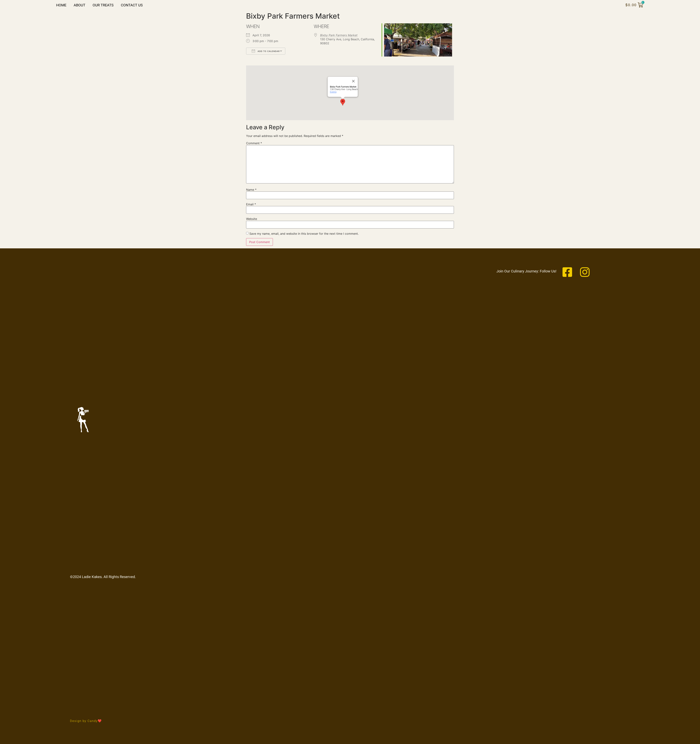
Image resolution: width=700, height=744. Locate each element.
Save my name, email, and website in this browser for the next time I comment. (304, 233)
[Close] (353, 81)
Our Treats (103, 5)
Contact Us (132, 5)
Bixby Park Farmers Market (338, 35)
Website (251, 218)
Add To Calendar (268, 51)
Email (251, 204)
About (79, 5)
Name (251, 189)
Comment (254, 143)
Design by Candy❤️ (86, 721)
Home (61, 5)
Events (333, 92)
